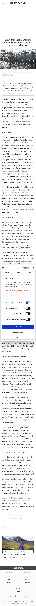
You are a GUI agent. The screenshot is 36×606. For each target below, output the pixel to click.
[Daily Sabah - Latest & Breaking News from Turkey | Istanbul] (18, 3)
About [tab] (29, 272)
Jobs (4, 601)
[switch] (28, 308)
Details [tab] (18, 272)
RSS (32, 601)
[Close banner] (33, 267)
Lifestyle (9, 579)
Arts (27, 579)
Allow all (18, 327)
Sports (9, 582)
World (9, 576)
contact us (25, 601)
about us (17, 601)
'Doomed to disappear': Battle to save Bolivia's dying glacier (16, 553)
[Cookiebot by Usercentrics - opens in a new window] (22, 268)
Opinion (27, 582)
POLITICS (9, 573)
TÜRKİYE (27, 573)
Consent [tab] (6, 272)
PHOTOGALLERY (11, 557)
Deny (18, 337)
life (3, 526)
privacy (10, 601)
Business (27, 576)
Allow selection (18, 332)
